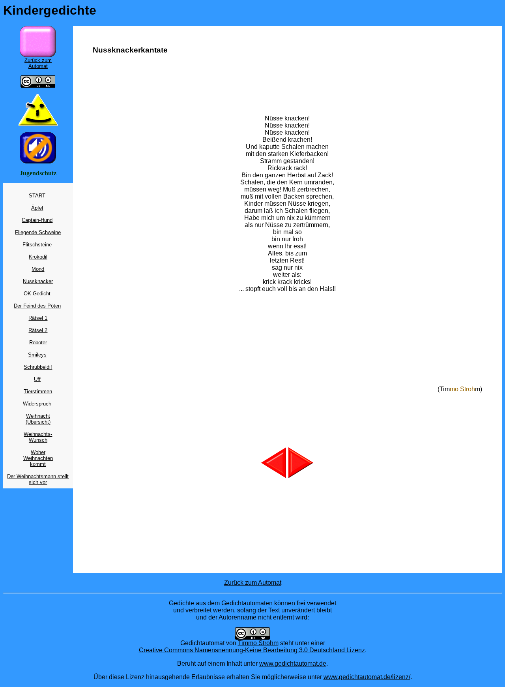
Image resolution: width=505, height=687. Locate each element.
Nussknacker (38, 281)
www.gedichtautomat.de (292, 663)
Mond (38, 269)
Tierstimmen (38, 391)
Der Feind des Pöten (37, 306)
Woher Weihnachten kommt (38, 458)
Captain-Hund (37, 220)
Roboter (38, 342)
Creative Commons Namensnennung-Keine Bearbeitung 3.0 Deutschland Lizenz (252, 650)
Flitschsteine (37, 245)
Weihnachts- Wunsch (38, 437)
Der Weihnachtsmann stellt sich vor (38, 479)
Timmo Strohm (258, 643)
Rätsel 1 (37, 318)
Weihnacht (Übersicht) (38, 419)
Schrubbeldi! (38, 367)
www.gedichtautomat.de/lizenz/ (367, 677)
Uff (37, 379)
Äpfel (37, 208)
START (37, 196)
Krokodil (38, 257)
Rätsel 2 (37, 330)
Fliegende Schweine (38, 232)
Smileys (37, 355)
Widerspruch (37, 404)
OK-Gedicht (37, 294)
